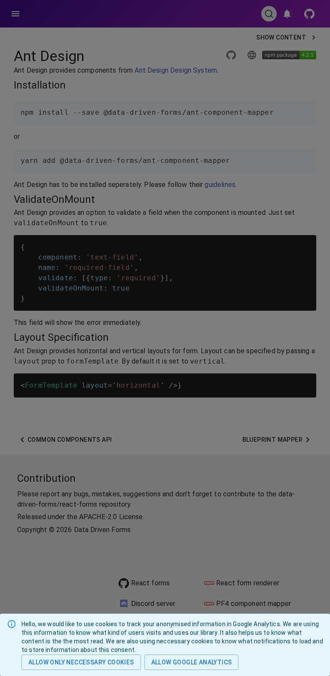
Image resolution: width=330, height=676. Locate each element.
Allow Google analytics (191, 662)
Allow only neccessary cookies (81, 662)
